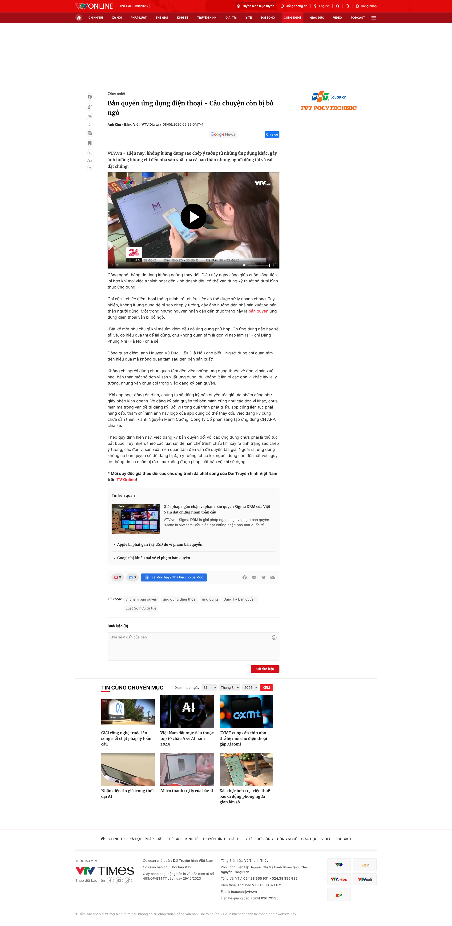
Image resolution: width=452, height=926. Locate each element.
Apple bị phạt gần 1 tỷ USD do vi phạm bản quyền (159, 544)
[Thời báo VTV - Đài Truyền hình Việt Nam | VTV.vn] (94, 6)
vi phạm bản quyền (141, 599)
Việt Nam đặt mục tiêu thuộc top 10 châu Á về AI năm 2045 (187, 739)
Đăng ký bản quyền (239, 599)
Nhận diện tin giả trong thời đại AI (127, 794)
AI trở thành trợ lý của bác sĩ (186, 791)
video (337, 17)
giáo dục (317, 17)
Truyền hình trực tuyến (257, 6)
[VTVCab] (365, 879)
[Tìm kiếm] (349, 6)
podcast (358, 17)
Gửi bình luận (265, 669)
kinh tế (182, 17)
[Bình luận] (89, 116)
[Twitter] (263, 577)
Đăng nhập (369, 6)
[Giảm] (89, 167)
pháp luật (139, 17)
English (324, 6)
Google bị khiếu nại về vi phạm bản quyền (153, 558)
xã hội (117, 17)
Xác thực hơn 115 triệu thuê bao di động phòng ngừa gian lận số (245, 797)
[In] (89, 133)
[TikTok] (128, 880)
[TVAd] (365, 864)
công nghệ (292, 17)
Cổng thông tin (296, 6)
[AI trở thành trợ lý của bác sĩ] (187, 769)
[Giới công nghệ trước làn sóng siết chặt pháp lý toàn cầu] (128, 711)
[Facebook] (89, 97)
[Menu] (374, 18)
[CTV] (339, 879)
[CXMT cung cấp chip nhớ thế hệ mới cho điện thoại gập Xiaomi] (246, 711)
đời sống (268, 17)
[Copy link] (89, 107)
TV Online (126, 479)
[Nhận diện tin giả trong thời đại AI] (128, 769)
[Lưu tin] (89, 143)
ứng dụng (210, 599)
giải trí (231, 17)
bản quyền (258, 311)
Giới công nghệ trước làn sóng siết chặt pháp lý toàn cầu (126, 739)
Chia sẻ (272, 134)
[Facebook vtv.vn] (339, 6)
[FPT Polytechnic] (329, 100)
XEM (266, 688)
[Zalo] (254, 577)
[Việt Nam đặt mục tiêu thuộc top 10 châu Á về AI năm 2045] (187, 711)
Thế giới (162, 17)
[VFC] (339, 864)
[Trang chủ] (78, 17)
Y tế (249, 17)
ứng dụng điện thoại (179, 599)
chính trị (96, 17)
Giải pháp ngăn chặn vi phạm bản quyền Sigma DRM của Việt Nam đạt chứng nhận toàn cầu (217, 510)
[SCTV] (339, 894)
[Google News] (223, 134)
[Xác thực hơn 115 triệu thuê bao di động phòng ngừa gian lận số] (246, 769)
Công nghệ (116, 94)
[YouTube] (119, 880)
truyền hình (206, 17)
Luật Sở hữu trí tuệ (141, 608)
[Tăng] (89, 153)
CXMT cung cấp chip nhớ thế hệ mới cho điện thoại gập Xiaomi (243, 739)
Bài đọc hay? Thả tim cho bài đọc (177, 577)
